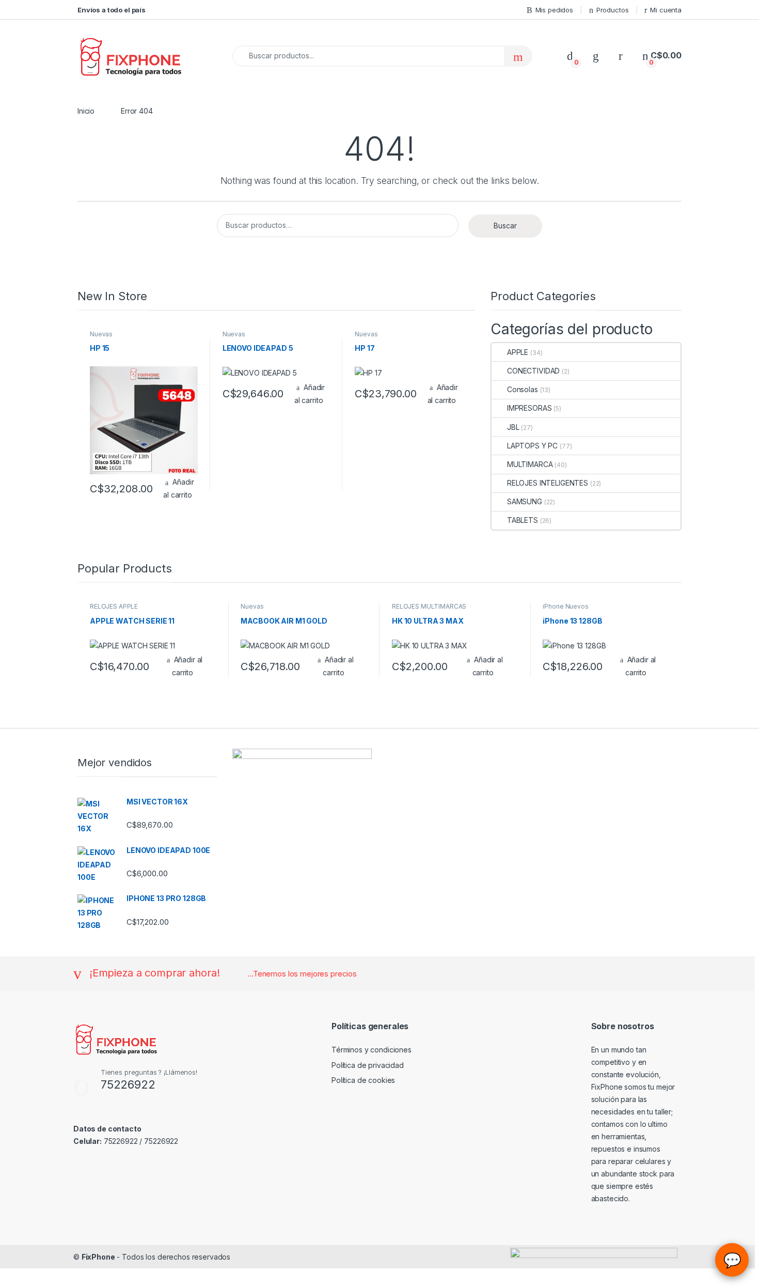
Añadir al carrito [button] (178, 488)
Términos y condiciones (371, 1049)
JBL (513, 427)
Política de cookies (363, 1080)
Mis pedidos (554, 10)
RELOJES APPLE (114, 606)
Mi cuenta (666, 10)
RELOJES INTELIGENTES (547, 482)
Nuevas (101, 334)
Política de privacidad (367, 1065)
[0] (570, 55)
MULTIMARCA (529, 464)
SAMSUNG (524, 501)
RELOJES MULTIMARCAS (429, 606)
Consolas (522, 389)
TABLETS (522, 520)
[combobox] (368, 56)
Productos (612, 10)
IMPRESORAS (529, 408)
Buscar (505, 225)
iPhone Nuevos (565, 606)
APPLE (517, 352)
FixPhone (98, 1256)
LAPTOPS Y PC (532, 445)
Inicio (85, 110)
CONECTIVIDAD (533, 370)
